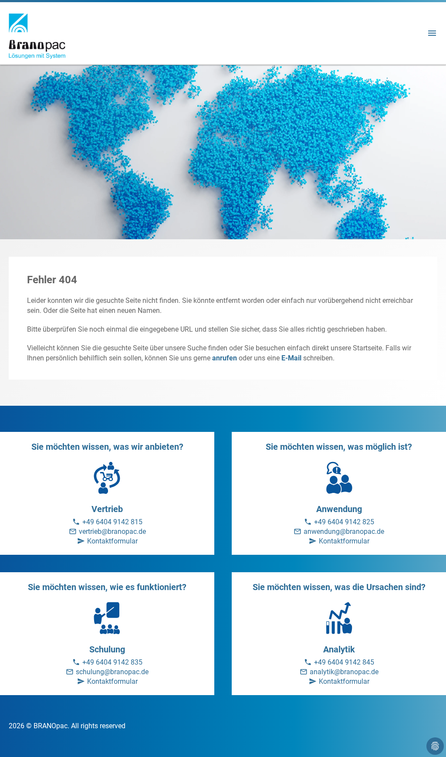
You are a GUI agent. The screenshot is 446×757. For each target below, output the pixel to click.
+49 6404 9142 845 (344, 662)
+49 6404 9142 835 (112, 662)
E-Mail (291, 358)
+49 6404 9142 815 (112, 522)
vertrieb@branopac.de (112, 531)
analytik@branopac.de (344, 672)
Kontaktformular (112, 541)
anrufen (224, 358)
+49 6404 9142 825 (344, 522)
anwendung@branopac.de (344, 531)
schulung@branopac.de (112, 672)
